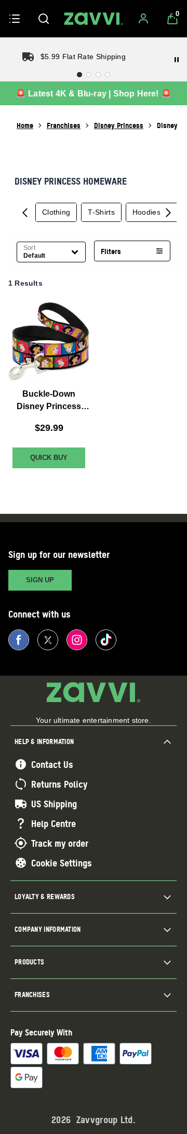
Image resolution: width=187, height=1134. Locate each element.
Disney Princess (118, 125)
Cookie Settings (61, 863)
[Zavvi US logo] (93, 18)
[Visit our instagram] (76, 639)
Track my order (59, 843)
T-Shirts (101, 212)
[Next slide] (168, 212)
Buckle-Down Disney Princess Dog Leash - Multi (49, 401)
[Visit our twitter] (47, 639)
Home (25, 125)
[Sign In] (143, 18)
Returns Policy (59, 784)
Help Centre (53, 823)
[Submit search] (43, 18)
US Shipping (54, 803)
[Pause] (176, 59)
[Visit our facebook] (18, 639)
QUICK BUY (49, 457)
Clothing (56, 212)
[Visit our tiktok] (106, 639)
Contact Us (52, 764)
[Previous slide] (25, 212)
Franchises (64, 125)
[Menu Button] (14, 18)
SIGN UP (40, 580)
